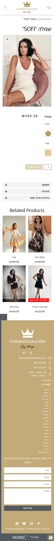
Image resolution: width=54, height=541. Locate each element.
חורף (46, 430)
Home (48, 19)
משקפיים (45, 411)
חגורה (46, 436)
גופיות (46, 440)
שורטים (45, 396)
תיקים (46, 389)
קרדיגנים (45, 399)
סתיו (46, 405)
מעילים (45, 414)
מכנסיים (45, 418)
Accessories (43, 452)
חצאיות (45, 424)
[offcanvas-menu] (48, 7)
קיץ (47, 402)
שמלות (40, 19)
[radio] (48, 133)
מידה (47, 124)
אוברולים (45, 446)
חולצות (45, 433)
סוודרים (45, 408)
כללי (46, 421)
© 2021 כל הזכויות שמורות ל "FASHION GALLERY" (27, 529)
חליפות (45, 427)
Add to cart (34, 167)
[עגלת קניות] (5, 7)
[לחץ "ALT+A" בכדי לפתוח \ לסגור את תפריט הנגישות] (50, 537)
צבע (47, 143)
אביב (46, 449)
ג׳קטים (46, 443)
